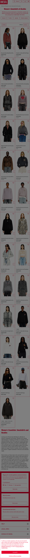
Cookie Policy (4, 547)
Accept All (15, 552)
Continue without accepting (15, 556)
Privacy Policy (19, 546)
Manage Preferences (6, 546)
